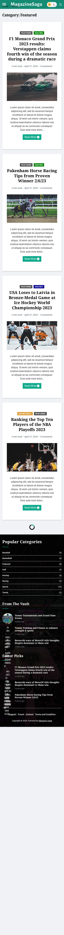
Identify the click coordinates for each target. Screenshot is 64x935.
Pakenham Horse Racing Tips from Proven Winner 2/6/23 (32, 175)
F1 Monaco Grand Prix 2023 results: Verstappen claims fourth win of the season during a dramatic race (32, 49)
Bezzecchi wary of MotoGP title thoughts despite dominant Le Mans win (37, 641)
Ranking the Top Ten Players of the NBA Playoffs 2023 (32, 424)
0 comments (46, 66)
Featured (26, 33)
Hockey (39, 287)
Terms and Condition (45, 714)
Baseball (6, 552)
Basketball (25, 414)
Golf (4, 569)
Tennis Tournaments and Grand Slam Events (35, 617)
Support (12, 714)
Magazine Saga (45, 721)
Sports (5, 587)
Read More (30, 137)
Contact (30, 714)
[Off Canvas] (4, 4)
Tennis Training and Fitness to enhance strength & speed (36, 629)
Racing (39, 33)
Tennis (5, 592)
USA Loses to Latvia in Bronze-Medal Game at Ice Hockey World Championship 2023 (32, 300)
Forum (21, 714)
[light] (52, 4)
